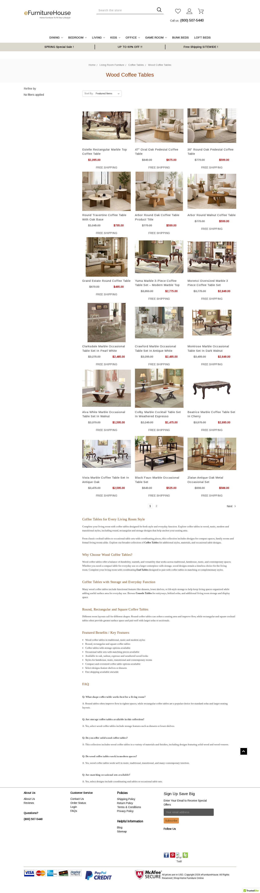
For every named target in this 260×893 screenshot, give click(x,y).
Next (230, 506)
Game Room (154, 37)
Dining (54, 37)
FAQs (73, 810)
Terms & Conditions (129, 807)
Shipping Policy (126, 799)
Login (73, 806)
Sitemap (122, 831)
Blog (119, 827)
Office (131, 37)
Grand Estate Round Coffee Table (106, 280)
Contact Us (77, 798)
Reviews (29, 802)
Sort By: (89, 93)
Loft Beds (202, 37)
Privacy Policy (125, 811)
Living (97, 37)
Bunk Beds (180, 37)
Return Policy (125, 803)
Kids (114, 37)
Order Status (78, 802)
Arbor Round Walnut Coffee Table (211, 215)
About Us (29, 798)
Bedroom (76, 37)
